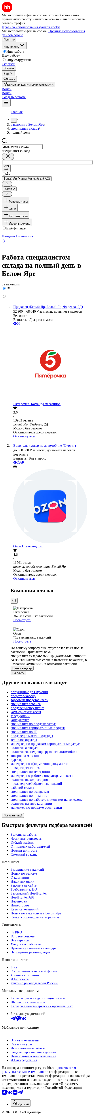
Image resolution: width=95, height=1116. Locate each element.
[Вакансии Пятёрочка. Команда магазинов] (52, 364)
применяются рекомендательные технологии (39, 1070)
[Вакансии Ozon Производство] (52, 506)
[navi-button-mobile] (6, 102)
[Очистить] (8, 156)
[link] (9, 79)
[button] (6, 89)
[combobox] (22, 146)
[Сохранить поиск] (6, 168)
